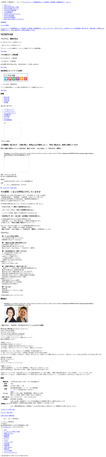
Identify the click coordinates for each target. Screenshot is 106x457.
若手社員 (6, 99)
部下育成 (6, 116)
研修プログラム (11, 8)
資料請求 (11, 415)
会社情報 (9, 15)
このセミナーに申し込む (8, 409)
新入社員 (6, 97)
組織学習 (10, 10)
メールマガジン (14, 19)
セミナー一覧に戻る (7, 412)
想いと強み (11, 7)
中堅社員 (6, 100)
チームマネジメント (10, 113)
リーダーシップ (8, 109)
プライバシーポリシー (10, 452)
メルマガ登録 (5, 25)
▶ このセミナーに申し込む (9, 187)
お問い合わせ (5, 415)
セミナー (6, 438)
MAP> (12, 391)
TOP (5, 430)
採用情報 (9, 17)
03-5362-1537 (7, 427)
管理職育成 (7, 114)
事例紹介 (8, 12)
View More (4, 51)
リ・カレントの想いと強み (12, 431)
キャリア (6, 118)
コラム (6, 440)
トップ (7, 5)
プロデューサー (12, 14)
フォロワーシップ (9, 111)
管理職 (6, 102)
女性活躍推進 (8, 120)
